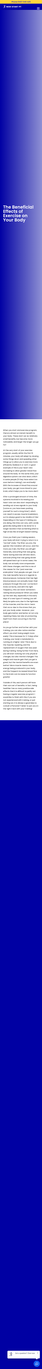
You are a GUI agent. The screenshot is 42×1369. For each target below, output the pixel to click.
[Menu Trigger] (38, 8)
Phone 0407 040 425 (21, 2)
